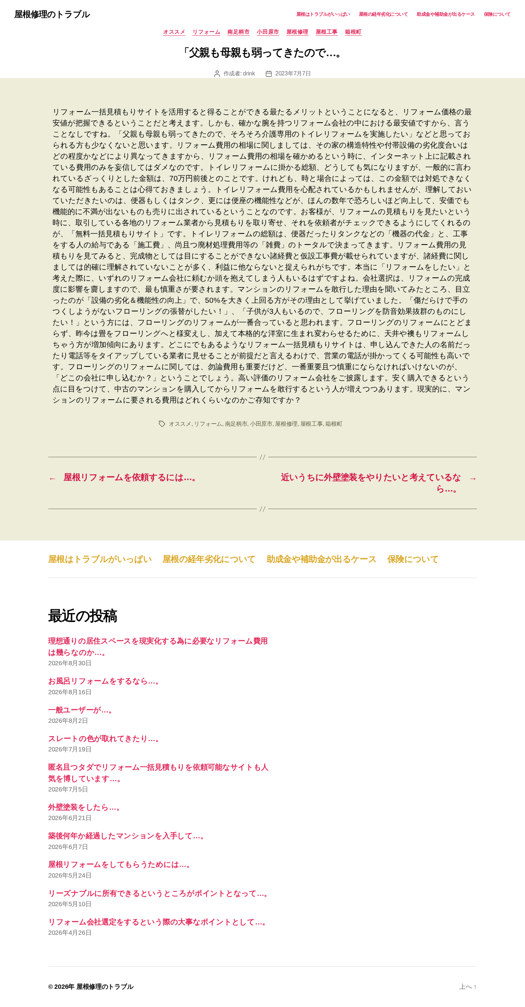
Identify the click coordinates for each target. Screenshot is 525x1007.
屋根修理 (297, 32)
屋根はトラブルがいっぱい (323, 14)
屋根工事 (327, 32)
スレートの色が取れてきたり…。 (105, 738)
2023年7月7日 (293, 73)
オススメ (174, 32)
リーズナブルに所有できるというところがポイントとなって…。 (159, 893)
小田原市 (268, 32)
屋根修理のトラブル (52, 14)
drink (249, 73)
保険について (497, 14)
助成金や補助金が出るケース (446, 14)
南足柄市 (239, 32)
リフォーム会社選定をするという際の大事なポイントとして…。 (159, 922)
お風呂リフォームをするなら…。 (105, 681)
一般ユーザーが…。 (82, 710)
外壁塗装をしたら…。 (86, 807)
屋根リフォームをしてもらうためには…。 (121, 864)
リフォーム (206, 32)
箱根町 (353, 32)
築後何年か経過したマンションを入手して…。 (128, 835)
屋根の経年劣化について (383, 14)
